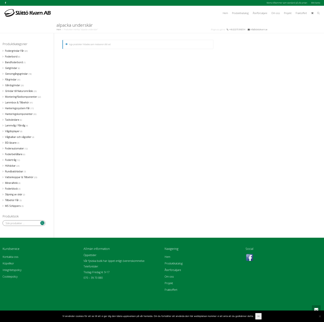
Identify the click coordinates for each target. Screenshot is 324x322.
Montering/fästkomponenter (21, 96)
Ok (258, 316)
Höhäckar (10, 165)
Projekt (288, 13)
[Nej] (319, 316)
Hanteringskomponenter (19, 114)
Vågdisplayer (12, 131)
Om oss (275, 13)
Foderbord (11, 56)
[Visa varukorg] (312, 13)
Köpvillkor (8, 263)
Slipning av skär (13, 194)
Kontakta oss (10, 257)
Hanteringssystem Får (17, 108)
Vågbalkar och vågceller (18, 137)
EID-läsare (11, 142)
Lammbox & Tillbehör (17, 102)
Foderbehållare (13, 154)
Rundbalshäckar (14, 171)
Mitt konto (315, 2)
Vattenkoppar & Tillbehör (19, 177)
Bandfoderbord (14, 62)
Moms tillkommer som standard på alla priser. (287, 2)
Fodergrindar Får (14, 50)
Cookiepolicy (10, 276)
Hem (225, 13)
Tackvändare (12, 119)
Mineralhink (11, 182)
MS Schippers (13, 205)
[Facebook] (5, 3)
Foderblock (11, 188)
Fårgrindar (11, 79)
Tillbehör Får (12, 200)
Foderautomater (14, 148)
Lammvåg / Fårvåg (15, 125)
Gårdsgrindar (12, 85)
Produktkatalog (240, 13)
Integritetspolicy (12, 270)
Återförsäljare (260, 13)
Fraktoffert (301, 13)
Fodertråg (10, 160)
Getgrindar (11, 68)
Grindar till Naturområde (19, 91)
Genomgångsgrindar (16, 73)
